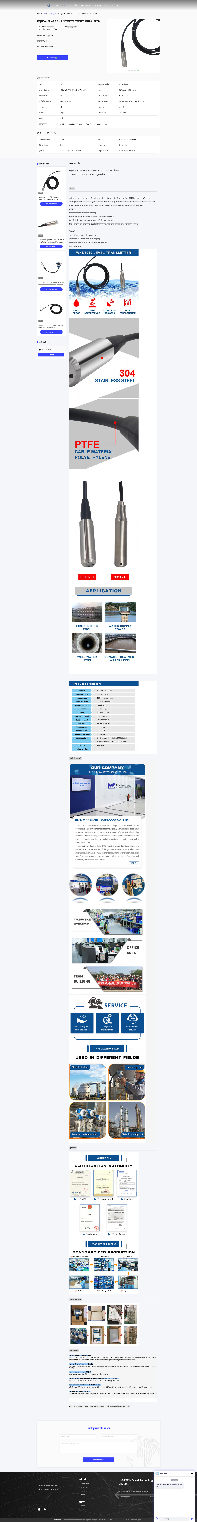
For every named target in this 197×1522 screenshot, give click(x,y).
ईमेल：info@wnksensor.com (49, 1489)
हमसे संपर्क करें (86, 5)
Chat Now (51, 58)
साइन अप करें (154, 1497)
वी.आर (107, 5)
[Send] (192, 1518)
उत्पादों (44, 13)
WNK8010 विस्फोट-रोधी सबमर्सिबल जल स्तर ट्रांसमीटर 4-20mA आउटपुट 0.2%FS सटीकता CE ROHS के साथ (51, 199)
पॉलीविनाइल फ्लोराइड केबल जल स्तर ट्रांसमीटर (118, 1406)
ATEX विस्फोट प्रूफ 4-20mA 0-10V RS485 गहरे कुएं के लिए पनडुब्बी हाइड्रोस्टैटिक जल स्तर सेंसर (51, 242)
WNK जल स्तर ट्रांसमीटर (97, 1406)
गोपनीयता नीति (57, 1520)
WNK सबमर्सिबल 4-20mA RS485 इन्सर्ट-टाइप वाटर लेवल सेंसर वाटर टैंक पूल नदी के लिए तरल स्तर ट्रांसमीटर (51, 285)
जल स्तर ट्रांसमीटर (53, 13)
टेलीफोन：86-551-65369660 (49, 1485)
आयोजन (98, 5)
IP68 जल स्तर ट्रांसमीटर (81, 1406)
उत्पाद (64, 5)
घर (57, 5)
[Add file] (156, 1518)
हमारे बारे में (73, 5)
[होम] (45, 5)
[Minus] (192, 1473)
